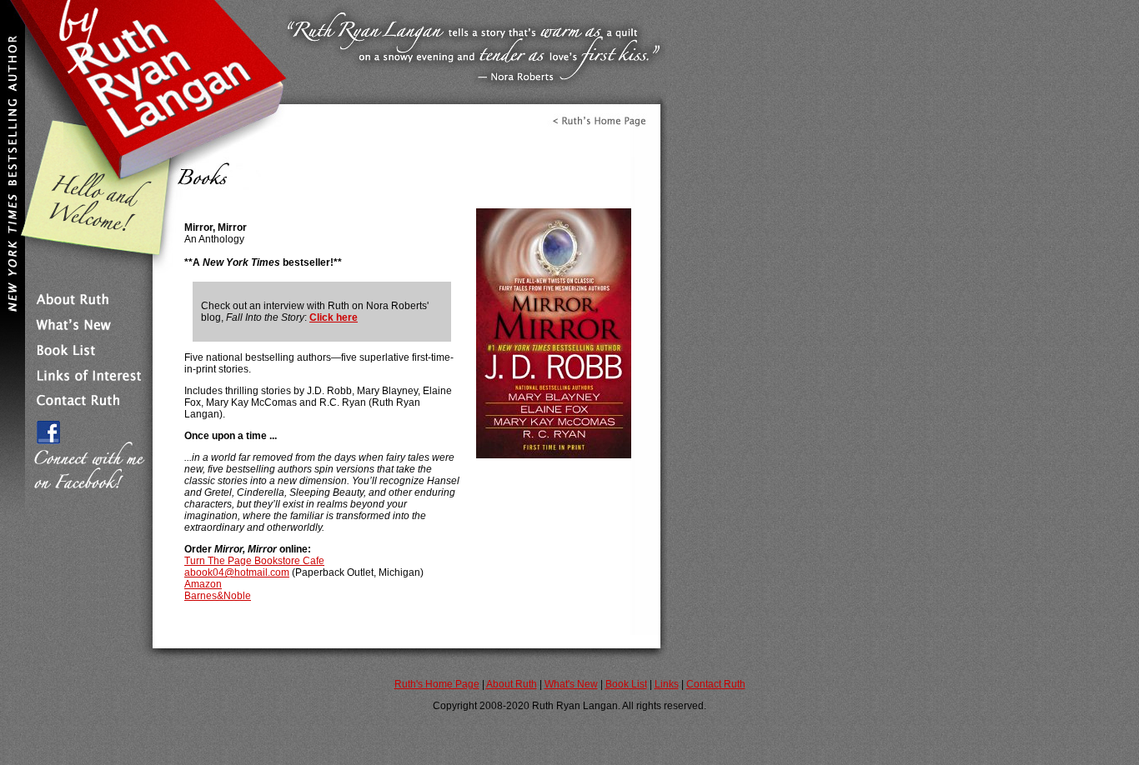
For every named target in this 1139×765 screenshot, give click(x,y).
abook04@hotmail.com (236, 572)
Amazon (203, 584)
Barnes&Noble (217, 596)
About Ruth (511, 684)
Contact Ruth (715, 684)
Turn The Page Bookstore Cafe (254, 561)
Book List (626, 684)
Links (667, 684)
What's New (571, 684)
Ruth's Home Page (436, 684)
